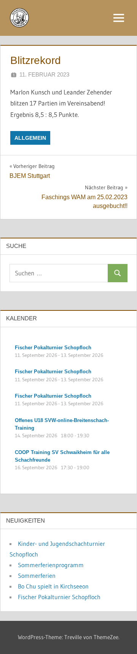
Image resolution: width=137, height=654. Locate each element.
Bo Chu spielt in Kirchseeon (53, 586)
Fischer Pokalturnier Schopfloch (59, 597)
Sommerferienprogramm (51, 565)
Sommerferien (37, 575)
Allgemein (30, 138)
